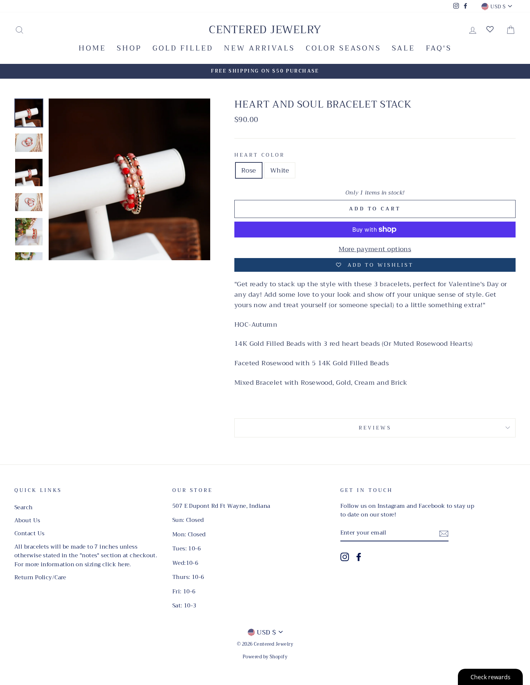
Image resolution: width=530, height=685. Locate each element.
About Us (27, 520)
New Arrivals (259, 48)
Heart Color (259, 155)
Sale (403, 48)
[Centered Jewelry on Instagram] (344, 556)
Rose (248, 170)
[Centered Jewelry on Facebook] (358, 556)
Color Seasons (343, 48)
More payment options (375, 249)
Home (92, 48)
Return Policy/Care (40, 577)
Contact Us (29, 533)
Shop (129, 48)
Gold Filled (183, 48)
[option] (265, 71)
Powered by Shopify (265, 657)
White (280, 170)
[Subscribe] (444, 533)
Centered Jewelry (265, 29)
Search (23, 507)
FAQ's (439, 48)
